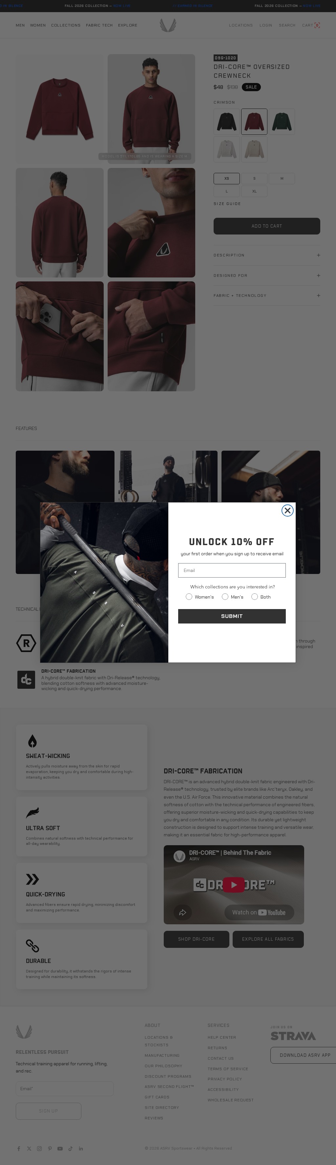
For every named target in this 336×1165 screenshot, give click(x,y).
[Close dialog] (287, 510)
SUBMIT (232, 616)
